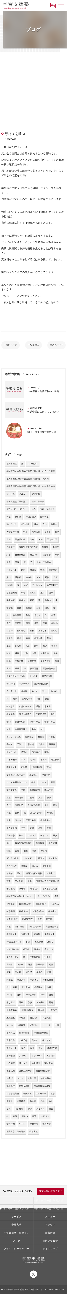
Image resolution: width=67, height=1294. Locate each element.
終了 (9, 554)
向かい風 (19, 881)
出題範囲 (53, 843)
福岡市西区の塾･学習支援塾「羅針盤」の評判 (28, 479)
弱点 (9, 850)
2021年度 (11, 904)
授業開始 (38, 987)
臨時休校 (44, 517)
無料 (53, 714)
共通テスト (12, 570)
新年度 (56, 547)
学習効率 (38, 638)
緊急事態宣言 (49, 668)
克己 (28, 646)
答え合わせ (12, 752)
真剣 (19, 995)
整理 (49, 638)
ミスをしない (13, 957)
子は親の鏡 (20, 539)
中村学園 (34, 1124)
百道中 (37, 949)
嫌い (9, 577)
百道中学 (46, 554)
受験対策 (25, 934)
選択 (17, 653)
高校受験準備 (52, 926)
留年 (51, 592)
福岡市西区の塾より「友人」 (20, 896)
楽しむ (54, 630)
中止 (25, 532)
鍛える (35, 866)
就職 (23, 592)
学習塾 (18, 623)
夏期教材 (33, 775)
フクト (47, 532)
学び (30, 1109)
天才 (9, 805)
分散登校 (32, 661)
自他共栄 (33, 676)
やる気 (44, 850)
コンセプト (33, 463)
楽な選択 (11, 1002)
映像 (49, 797)
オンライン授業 (14, 737)
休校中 (54, 524)
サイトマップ (50, 1248)
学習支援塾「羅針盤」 (17, 501)
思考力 (47, 706)
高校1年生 (23, 911)
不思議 (24, 767)
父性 (9, 729)
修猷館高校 (46, 1078)
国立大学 (34, 1017)
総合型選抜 (24, 1033)
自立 (40, 919)
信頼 (15, 987)
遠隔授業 (29, 737)
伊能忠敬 (11, 706)
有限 (9, 813)
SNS (50, 1101)
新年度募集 (12, 1010)
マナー (20, 964)
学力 (45, 623)
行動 (26, 653)
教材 (32, 630)
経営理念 (34, 1025)
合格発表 (11, 547)
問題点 (33, 570)
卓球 (9, 1109)
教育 (53, 615)
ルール (10, 1025)
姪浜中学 (34, 554)
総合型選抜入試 (43, 1071)
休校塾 (18, 517)
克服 (17, 850)
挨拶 (38, 608)
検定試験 (11, 1071)
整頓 (9, 646)
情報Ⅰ (10, 1101)
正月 (49, 972)
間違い (25, 1116)
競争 (36, 646)
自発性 (10, 638)
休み (33, 509)
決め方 (29, 577)
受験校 (18, 577)
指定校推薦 (12, 592)
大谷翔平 (51, 1055)
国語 (30, 964)
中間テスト (12, 934)
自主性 (49, 919)
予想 (30, 1002)
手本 (23, 759)
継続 (47, 699)
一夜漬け (45, 1116)
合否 (34, 653)
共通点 (52, 737)
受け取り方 (12, 691)
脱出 (21, 835)
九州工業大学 (25, 1071)
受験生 (10, 980)
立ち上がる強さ (44, 562)
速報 (26, 585)
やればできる (44, 896)
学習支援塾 (12, 790)
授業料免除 (37, 767)
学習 (34, 1116)
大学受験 (40, 1002)
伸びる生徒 (31, 995)
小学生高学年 (35, 926)
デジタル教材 (13, 858)
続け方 (41, 858)
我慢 (28, 615)
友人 (9, 562)
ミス (30, 881)
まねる (20, 1078)
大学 (38, 577)
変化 (19, 638)
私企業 (33, 1101)
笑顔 (49, 828)
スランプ (32, 835)
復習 (51, 1109)
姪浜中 (26, 949)
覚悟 (51, 964)
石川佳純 (19, 1109)
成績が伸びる (13, 949)
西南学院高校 (13, 1093)
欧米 (9, 661)
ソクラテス (24, 684)
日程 (9, 539)
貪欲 (46, 805)
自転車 (10, 964)
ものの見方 (12, 866)
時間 (55, 805)
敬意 (15, 699)
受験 (47, 577)
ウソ (40, 1048)
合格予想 (23, 1040)
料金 (36, 524)
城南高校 (27, 1093)
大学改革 (21, 1025)
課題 (28, 623)
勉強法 (41, 737)
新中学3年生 (12, 919)
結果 (17, 668)
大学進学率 (41, 1093)
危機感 (10, 873)
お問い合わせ (37, 501)
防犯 (46, 752)
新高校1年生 (27, 919)
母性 (9, 623)
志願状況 (11, 1017)
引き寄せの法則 (41, 684)
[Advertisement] (33, 87)
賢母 (51, 995)
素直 (32, 600)
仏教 (15, 1116)
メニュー (23, 494)
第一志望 (11, 1055)
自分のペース (25, 706)
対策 (23, 570)
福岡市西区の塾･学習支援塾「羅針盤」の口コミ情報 (31, 471)
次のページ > (56, 345)
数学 (53, 1093)
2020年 (10, 585)
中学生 (10, 608)
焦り (9, 843)
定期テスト (49, 934)
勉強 (42, 570)
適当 (26, 850)
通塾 (38, 706)
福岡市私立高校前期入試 (47, 881)
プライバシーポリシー (17, 509)
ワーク (18, 820)
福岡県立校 (27, 699)
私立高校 (21, 980)
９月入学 (45, 653)
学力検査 (40, 843)
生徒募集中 (41, 904)
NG (41, 729)
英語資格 (48, 1063)
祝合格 (22, 888)
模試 (57, 532)
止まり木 (42, 630)
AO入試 (10, 1078)
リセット (46, 1025)
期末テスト (12, 767)
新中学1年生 (52, 585)
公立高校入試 (25, 904)
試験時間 (40, 964)
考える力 (11, 714)
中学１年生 (35, 721)
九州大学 (32, 1078)
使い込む (21, 630)
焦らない (48, 949)
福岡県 (41, 1010)
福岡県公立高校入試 (28, 547)
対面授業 (55, 759)
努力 (23, 828)
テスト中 (53, 858)
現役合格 (26, 987)
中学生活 (52, 911)
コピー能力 (12, 759)
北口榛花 (11, 1063)
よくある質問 (36, 813)
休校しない (31, 517)
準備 (17, 562)
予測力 (20, 744)
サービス (11, 494)
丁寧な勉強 (31, 820)
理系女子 (11, 1040)
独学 (34, 729)
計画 (21, 1002)
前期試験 (46, 1017)
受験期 (24, 866)
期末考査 (19, 797)
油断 (49, 987)
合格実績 (33, 1131)
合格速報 (11, 888)
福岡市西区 (12, 463)
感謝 (32, 1048)
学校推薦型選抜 (41, 1033)
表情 (40, 828)
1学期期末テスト (14, 942)
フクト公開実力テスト (17, 782)
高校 (9, 926)
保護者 (29, 608)
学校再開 (19, 661)
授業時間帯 (35, 957)
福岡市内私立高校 (34, 873)
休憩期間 (11, 911)
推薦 (42, 592)
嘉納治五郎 (47, 676)
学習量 (22, 1017)
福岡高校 (11, 1086)
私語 (34, 850)
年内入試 (11, 1033)
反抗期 (41, 744)
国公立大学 (52, 539)
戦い (45, 646)
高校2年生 (19, 926)
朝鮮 (44, 691)
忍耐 (51, 1002)
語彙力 (48, 600)
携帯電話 (36, 752)
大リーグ (23, 1055)
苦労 (42, 995)
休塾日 (31, 797)
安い (44, 524)
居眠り (50, 942)
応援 (53, 782)
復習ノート (12, 1048)
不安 (55, 835)
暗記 (33, 782)
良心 (23, 1048)
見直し (35, 1040)
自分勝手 (11, 835)
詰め (19, 873)
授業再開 (34, 668)
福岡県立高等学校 (23, 843)
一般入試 (54, 904)
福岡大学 (46, 1124)
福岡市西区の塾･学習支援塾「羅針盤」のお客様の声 (31, 486)
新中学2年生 (38, 911)
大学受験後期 (13, 532)
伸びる (10, 995)
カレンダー (28, 858)
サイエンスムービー (16, 775)
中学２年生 (49, 721)
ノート (43, 782)
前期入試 (51, 873)
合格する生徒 (34, 805)
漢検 (9, 797)
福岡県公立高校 (49, 888)
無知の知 (11, 684)
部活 (19, 608)
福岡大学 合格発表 (16, 1131)
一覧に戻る (33, 345)
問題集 (37, 934)
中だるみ (46, 1040)
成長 (57, 661)
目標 (55, 577)
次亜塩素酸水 (21, 729)
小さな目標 (12, 828)
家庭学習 (39, 942)
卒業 (57, 554)
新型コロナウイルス (16, 676)
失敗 (32, 828)
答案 (9, 972)
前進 (9, 881)
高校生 (22, 600)
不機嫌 (52, 744)
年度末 (45, 547)
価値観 (24, 691)
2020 (40, 539)
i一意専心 (34, 980)
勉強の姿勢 (35, 790)
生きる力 (55, 691)
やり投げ (36, 1063)
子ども (54, 646)
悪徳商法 (21, 1101)
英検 (17, 813)
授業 (47, 608)
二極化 (54, 623)
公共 (42, 1101)
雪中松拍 (46, 866)
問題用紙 (19, 805)
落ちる (33, 592)
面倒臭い (53, 570)
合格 (32, 539)
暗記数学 (48, 790)
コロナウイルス (47, 509)
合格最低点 (20, 554)
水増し (50, 813)
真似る (33, 759)
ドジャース (37, 1055)
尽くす (37, 615)
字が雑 (18, 972)
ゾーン (22, 1124)
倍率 (56, 896)
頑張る (47, 957)
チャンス (44, 835)
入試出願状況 (27, 1010)
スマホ (24, 752)
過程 (9, 668)
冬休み (39, 972)
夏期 (40, 797)
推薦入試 (34, 888)
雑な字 (29, 972)
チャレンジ (37, 585)
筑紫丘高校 (24, 1086)
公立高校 (53, 1010)
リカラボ (46, 775)
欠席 (57, 1025)
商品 (49, 767)
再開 (38, 699)
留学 (55, 653)
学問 (9, 721)
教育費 (43, 759)
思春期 (31, 744)
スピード (40, 1109)
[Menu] (61, 5)
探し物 (18, 646)
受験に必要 (41, 714)
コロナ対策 (45, 661)
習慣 (23, 790)
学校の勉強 (48, 980)
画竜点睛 (36, 532)
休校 (9, 517)
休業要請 (17, 615)
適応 (28, 638)
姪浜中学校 (45, 820)
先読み (10, 744)
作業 (28, 942)
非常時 (10, 630)
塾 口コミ (12, 524)
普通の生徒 (52, 1048)
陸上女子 (23, 1063)
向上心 (35, 691)
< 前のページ (10, 345)
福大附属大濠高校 (42, 1086)
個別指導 (25, 524)
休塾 (36, 623)
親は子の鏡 (20, 721)
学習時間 (11, 1124)
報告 (9, 820)
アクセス (36, 494)
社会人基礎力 (25, 714)
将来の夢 (11, 600)
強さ (9, 653)
